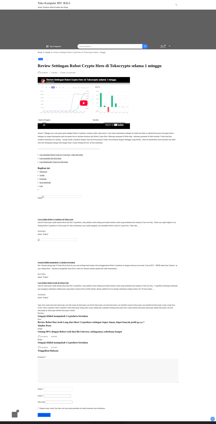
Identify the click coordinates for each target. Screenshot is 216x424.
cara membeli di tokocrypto (152, 305)
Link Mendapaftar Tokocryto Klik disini (53, 162)
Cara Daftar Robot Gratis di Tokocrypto (53, 283)
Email (40, 396)
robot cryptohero (61, 308)
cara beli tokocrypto (110, 305)
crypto (164, 305)
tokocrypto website (68, 310)
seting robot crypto (86, 308)
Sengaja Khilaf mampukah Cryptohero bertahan (56, 262)
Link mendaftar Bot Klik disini (50, 158)
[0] (14, 414)
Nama (40, 389)
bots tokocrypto (59, 305)
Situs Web (41, 402)
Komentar (42, 357)
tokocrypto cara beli (166, 308)
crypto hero (171, 305)
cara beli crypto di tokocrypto (75, 305)
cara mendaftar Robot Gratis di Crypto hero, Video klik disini (61, 155)
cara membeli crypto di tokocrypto (129, 305)
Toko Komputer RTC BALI (54, 3)
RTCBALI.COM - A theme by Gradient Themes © (108, 423)
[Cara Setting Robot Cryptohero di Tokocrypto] (61, 207)
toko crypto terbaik (130, 308)
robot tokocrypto (73, 308)
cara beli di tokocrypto (94, 305)
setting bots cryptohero (101, 308)
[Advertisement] (108, 27)
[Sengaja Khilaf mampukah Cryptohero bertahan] (57, 250)
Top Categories (55, 46)
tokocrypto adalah (152, 308)
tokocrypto (141, 308)
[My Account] (162, 46)
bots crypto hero (47, 305)
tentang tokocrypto (116, 308)
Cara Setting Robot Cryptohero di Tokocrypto (55, 219)
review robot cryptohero (46, 308)
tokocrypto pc (42, 310)
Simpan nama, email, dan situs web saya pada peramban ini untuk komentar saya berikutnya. (72, 408)
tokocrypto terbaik (54, 310)
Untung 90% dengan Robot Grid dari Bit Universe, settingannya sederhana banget (80, 331)
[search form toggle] (176, 5)
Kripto (40, 59)
